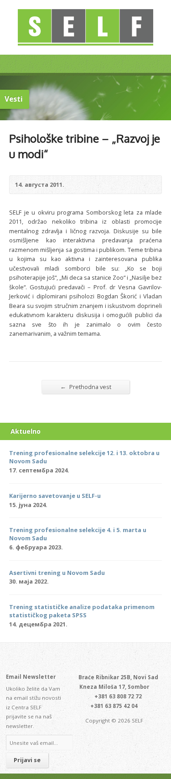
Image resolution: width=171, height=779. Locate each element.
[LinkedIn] (90, 658)
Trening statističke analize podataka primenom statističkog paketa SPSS (82, 611)
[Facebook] (80, 658)
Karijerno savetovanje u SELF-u (55, 496)
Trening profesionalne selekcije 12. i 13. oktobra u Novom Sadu (84, 457)
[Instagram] (101, 658)
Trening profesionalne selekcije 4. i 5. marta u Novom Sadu (77, 534)
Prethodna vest (85, 386)
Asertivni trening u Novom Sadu (57, 573)
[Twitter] (70, 658)
